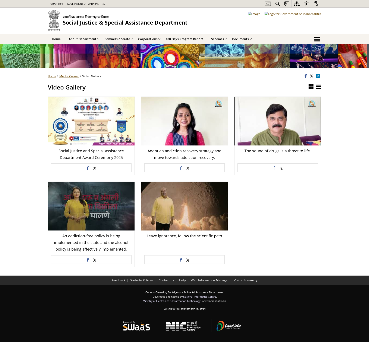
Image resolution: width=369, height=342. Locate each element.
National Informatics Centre (199, 296)
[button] (311, 87)
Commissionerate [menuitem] (117, 39)
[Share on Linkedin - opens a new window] (318, 76)
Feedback (118, 280)
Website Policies (142, 280)
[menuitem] (277, 3)
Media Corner (69, 76)
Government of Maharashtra (86, 3)
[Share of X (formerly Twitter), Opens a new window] (312, 76)
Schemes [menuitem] (217, 39)
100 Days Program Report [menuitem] (184, 39)
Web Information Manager (210, 280)
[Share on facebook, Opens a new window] (306, 76)
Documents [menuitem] (240, 39)
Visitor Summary (245, 280)
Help (182, 280)
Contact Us (166, 280)
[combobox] (316, 3)
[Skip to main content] (267, 3)
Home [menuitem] (56, 39)
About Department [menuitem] (82, 39)
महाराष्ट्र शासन (56, 3)
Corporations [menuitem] (148, 39)
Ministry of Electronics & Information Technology (172, 300)
